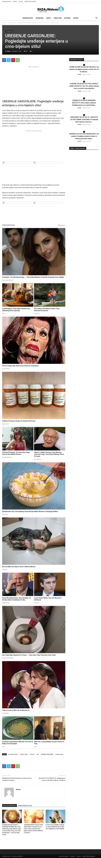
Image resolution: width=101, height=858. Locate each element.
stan (38, 754)
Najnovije (39, 18)
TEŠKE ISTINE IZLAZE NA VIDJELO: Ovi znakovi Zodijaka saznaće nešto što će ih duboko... (84, 69)
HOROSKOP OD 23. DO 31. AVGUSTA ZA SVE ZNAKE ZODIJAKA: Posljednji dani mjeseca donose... (84, 119)
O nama (21, 1)
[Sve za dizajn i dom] (50, 9)
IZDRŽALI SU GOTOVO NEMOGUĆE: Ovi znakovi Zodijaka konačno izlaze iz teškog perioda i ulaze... (84, 136)
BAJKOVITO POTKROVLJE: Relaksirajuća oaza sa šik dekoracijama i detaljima (52, 779)
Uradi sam (58, 18)
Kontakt (15, 1)
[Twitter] (9, 60)
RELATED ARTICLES (9, 805)
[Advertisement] (33, 81)
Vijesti (48, 18)
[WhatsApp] (18, 60)
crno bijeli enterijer (13, 754)
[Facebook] (4, 60)
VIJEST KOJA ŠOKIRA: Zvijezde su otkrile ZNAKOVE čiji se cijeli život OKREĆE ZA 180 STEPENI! (55, 826)
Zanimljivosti (28, 18)
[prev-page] (3, 838)
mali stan (32, 754)
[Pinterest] (13, 60)
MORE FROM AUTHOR (25, 805)
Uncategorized (11, 23)
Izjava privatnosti (6, 1)
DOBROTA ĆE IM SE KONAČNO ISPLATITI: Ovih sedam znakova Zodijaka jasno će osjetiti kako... (84, 102)
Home (4, 23)
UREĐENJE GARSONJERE (47, 754)
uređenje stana (59, 754)
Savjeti (75, 18)
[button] (96, 18)
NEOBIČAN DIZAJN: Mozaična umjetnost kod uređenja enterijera (16, 779)
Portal (79, 74)
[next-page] (6, 838)
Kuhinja (67, 18)
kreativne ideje (24, 754)
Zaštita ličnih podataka (30, 1)
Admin (8, 51)
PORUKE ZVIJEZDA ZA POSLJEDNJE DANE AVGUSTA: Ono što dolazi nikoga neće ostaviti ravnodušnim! (84, 86)
